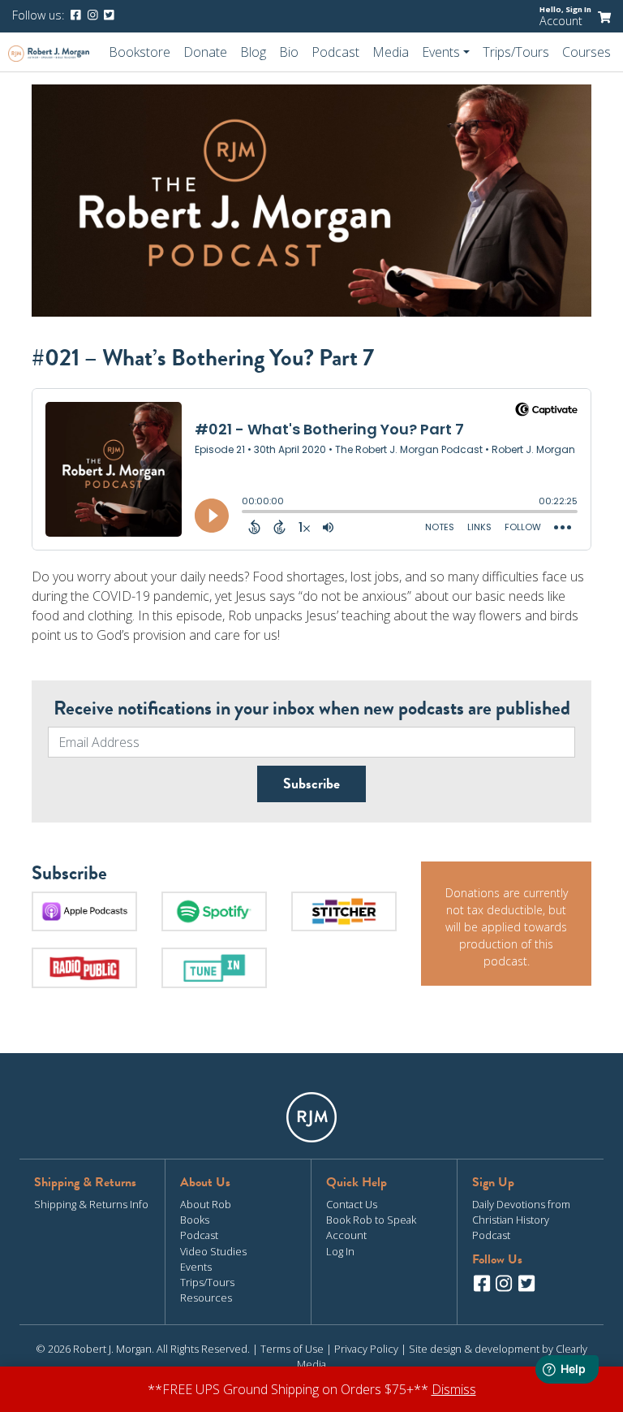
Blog (253, 52)
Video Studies (213, 1251)
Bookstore (139, 52)
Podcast (335, 52)
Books (194, 1219)
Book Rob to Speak (371, 1219)
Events (196, 1266)
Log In (340, 1251)
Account (560, 20)
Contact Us (351, 1204)
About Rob (205, 1204)
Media (390, 52)
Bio (289, 52)
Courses (586, 52)
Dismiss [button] (454, 1389)
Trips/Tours (516, 52)
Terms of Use (292, 1348)
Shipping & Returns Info (91, 1204)
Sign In (578, 9)
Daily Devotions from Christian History (521, 1212)
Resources (206, 1297)
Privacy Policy (366, 1348)
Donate (205, 52)
